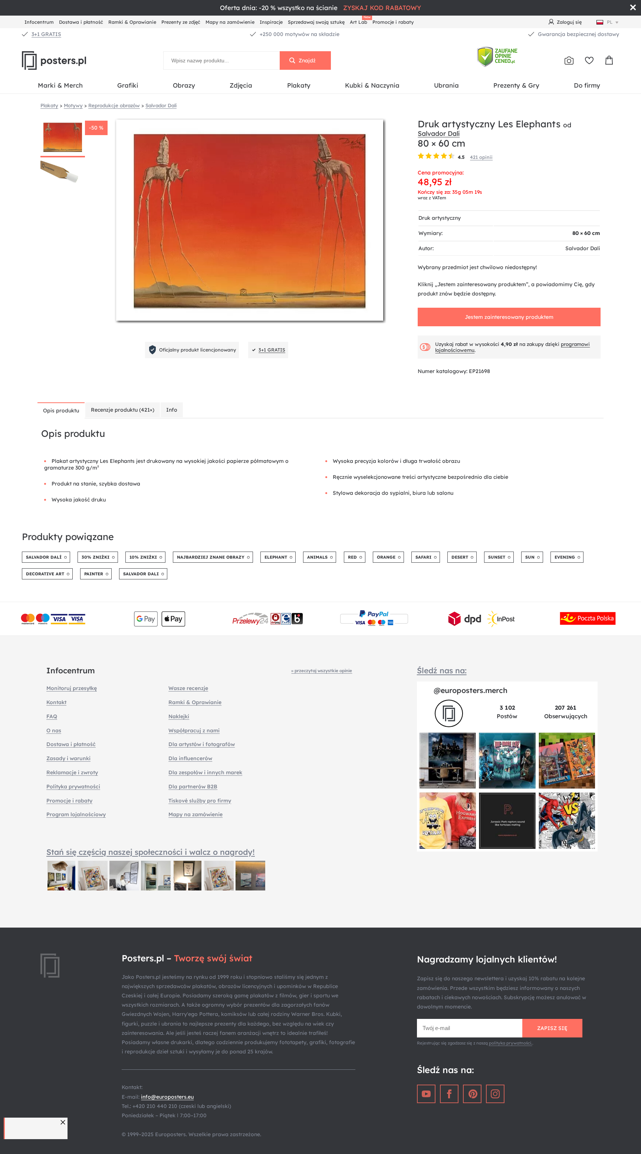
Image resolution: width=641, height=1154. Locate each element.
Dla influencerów (190, 758)
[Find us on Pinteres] (472, 1094)
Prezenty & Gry (516, 85)
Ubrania (446, 85)
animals (317, 557)
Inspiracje (271, 22)
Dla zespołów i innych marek (205, 772)
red (352, 557)
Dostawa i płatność (81, 22)
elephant (275, 557)
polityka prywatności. (510, 1043)
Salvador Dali (141, 573)
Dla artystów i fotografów (201, 744)
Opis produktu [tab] (61, 410)
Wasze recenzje (188, 688)
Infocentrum (39, 22)
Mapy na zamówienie (230, 22)
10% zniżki (143, 557)
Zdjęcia (241, 85)
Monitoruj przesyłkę (71, 688)
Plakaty (298, 85)
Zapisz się (552, 1028)
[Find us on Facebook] (449, 1094)
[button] (64, 1122)
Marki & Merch (60, 85)
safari (423, 557)
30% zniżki (95, 557)
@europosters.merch (470, 690)
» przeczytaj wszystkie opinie (321, 670)
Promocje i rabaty (393, 22)
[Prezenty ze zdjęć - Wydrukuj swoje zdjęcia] (569, 60)
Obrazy (184, 85)
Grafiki (127, 85)
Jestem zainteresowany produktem (509, 317)
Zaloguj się (569, 22)
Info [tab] (171, 409)
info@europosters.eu (167, 1096)
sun (530, 557)
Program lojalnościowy (76, 814)
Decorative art (45, 573)
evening (565, 557)
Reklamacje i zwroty (72, 772)
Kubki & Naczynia (372, 85)
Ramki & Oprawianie (132, 22)
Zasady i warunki (68, 758)
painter (93, 573)
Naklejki (178, 716)
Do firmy (587, 85)
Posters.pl (72, 60)
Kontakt (56, 702)
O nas (53, 730)
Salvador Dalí (439, 133)
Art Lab (360, 21)
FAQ (51, 716)
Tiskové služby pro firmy (199, 800)
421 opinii (481, 157)
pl (610, 22)
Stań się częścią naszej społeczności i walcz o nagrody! (150, 852)
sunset (496, 557)
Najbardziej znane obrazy (210, 557)
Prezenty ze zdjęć (180, 22)
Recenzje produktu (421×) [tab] (122, 409)
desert (459, 557)
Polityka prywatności (73, 786)
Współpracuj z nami (194, 730)
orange (386, 557)
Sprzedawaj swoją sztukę (316, 22)
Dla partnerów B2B (192, 786)
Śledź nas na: (442, 670)
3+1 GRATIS (46, 34)
